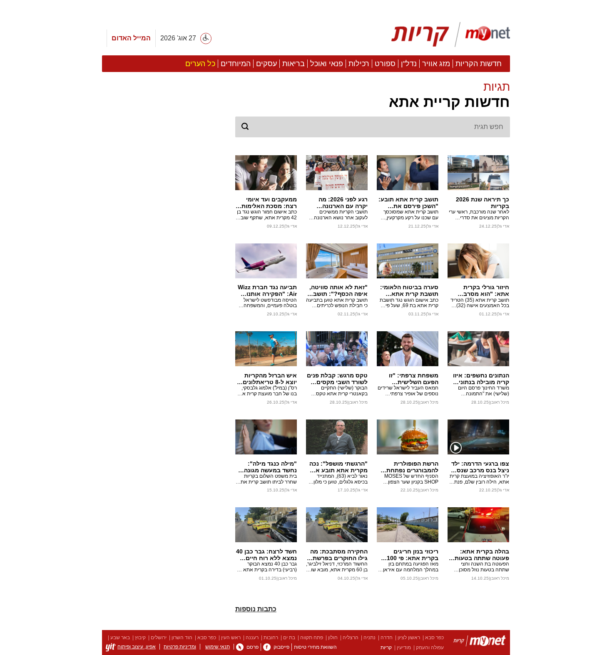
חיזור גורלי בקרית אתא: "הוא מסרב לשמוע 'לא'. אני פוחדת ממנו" (479, 290)
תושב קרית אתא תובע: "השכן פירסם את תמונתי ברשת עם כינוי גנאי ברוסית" (408, 202)
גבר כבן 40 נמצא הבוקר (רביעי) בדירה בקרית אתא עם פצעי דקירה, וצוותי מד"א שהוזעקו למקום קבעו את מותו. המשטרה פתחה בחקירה (266, 567)
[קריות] (450, 34)
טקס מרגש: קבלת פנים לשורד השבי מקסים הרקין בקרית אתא (337, 378)
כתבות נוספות (255, 609)
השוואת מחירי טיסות (315, 647)
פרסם (252, 647)
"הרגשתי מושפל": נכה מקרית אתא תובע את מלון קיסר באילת (338, 467)
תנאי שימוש (217, 647)
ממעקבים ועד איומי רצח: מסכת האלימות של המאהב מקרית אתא (269, 202)
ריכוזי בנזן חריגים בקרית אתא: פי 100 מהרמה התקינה (412, 554)
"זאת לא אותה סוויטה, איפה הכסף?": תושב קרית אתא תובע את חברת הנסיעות (338, 290)
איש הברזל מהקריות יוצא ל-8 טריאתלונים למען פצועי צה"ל (270, 378)
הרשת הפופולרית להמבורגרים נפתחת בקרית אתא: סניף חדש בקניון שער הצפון (408, 467)
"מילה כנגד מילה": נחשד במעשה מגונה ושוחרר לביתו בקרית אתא (270, 467)
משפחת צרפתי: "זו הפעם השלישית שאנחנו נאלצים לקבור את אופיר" (409, 378)
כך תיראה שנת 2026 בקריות (482, 202)
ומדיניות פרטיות (180, 647)
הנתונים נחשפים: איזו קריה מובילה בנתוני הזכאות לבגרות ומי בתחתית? (481, 378)
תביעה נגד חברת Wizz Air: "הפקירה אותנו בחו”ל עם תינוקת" (267, 290)
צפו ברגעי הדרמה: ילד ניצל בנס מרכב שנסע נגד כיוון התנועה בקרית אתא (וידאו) (479, 467)
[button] (372, 95)
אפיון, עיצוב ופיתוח (136, 647)
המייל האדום (131, 38)
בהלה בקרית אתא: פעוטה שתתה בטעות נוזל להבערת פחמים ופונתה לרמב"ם (482, 554)
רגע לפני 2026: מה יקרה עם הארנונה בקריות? (343, 202)
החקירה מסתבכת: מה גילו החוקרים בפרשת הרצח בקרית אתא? (339, 554)
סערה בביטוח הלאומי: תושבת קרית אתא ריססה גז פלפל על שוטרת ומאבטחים (409, 290)
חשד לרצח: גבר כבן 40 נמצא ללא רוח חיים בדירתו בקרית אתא (266, 554)
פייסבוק (281, 647)
